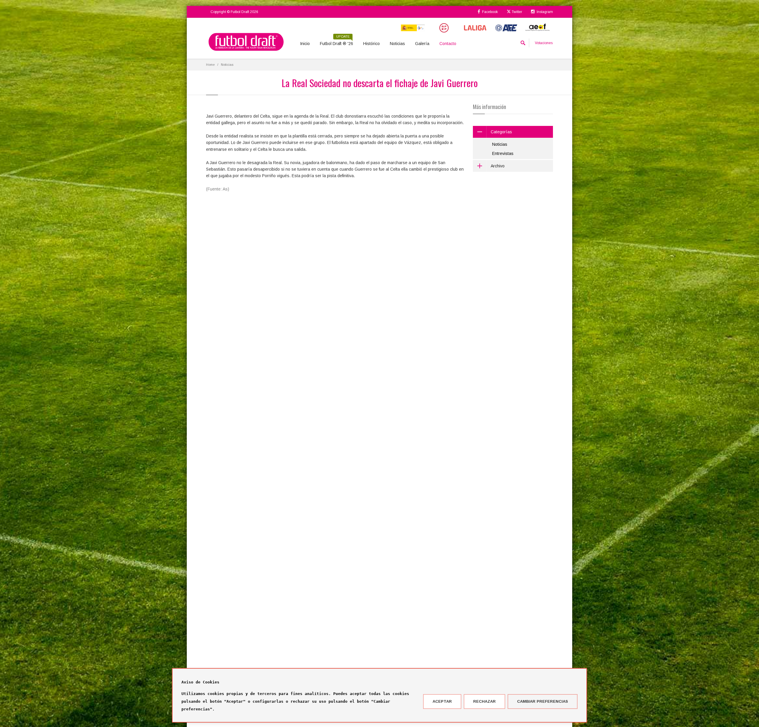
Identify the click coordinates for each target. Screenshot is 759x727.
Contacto (447, 43)
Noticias (397, 43)
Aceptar (442, 701)
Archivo (498, 166)
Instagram (544, 12)
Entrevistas (503, 153)
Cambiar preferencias (542, 701)
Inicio (305, 43)
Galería (422, 43)
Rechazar (484, 701)
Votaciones (544, 43)
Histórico (371, 43)
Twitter (516, 12)
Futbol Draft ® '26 (336, 41)
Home (210, 64)
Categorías (501, 131)
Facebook (489, 12)
